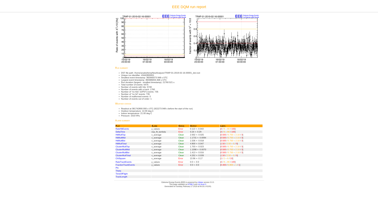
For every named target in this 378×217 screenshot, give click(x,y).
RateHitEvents (122, 129)
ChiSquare (121, 158)
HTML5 (191, 184)
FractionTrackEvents (125, 165)
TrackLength (121, 176)
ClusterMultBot (122, 152)
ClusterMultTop (123, 146)
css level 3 (202, 184)
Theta (118, 171)
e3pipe (200, 182)
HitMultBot (120, 140)
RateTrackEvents (124, 162)
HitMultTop (121, 135)
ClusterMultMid (123, 149)
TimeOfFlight (122, 174)
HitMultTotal (121, 143)
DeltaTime (120, 132)
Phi (117, 168)
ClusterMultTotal (123, 155)
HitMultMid (121, 137)
